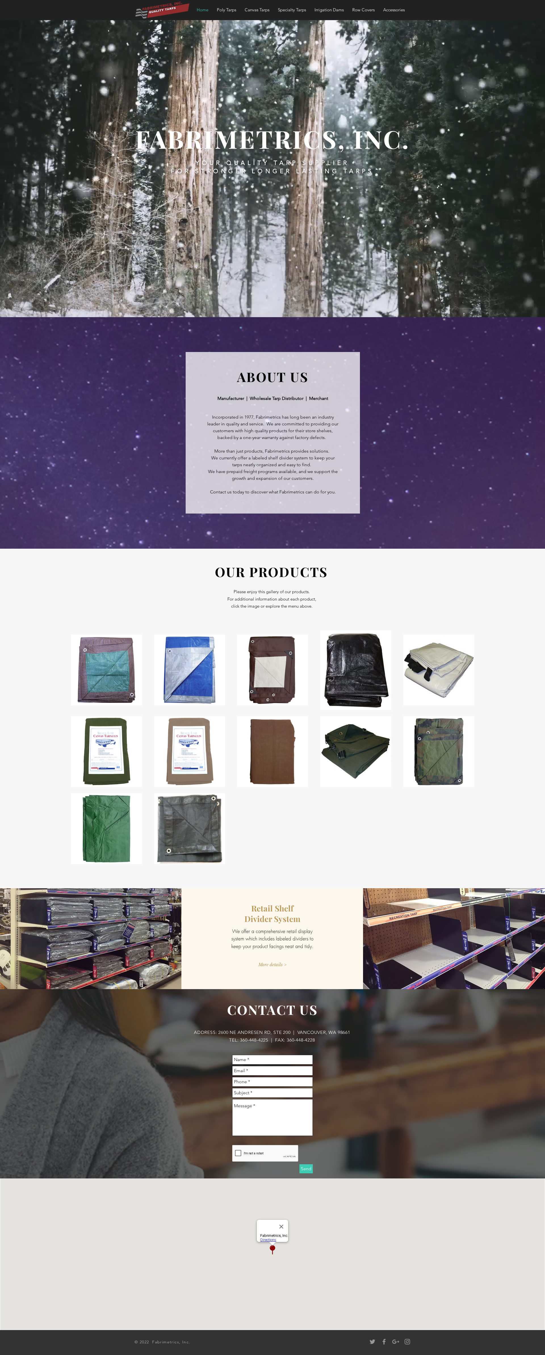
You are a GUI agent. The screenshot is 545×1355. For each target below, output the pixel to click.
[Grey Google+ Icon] (395, 1341)
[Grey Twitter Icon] (372, 1341)
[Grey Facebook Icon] (384, 1341)
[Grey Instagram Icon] (407, 1341)
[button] (226, 10)
